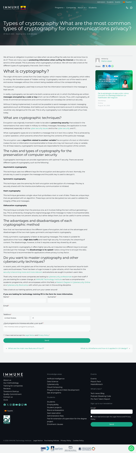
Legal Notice (30, 335)
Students (110, 2)
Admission (101, 2)
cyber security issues (39, 128)
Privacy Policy (43, 335)
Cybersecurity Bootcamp (17, 285)
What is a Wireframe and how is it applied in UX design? (104, 348)
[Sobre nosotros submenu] (86, 7)
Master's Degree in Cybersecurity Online (73, 282)
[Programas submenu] (64, 7)
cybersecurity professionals (60, 277)
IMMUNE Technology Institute (49, 279)
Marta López (106, 61)
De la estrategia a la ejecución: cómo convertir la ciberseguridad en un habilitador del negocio (113, 95)
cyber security (64, 128)
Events (117, 2)
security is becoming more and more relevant (22, 272)
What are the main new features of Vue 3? (26, 348)
